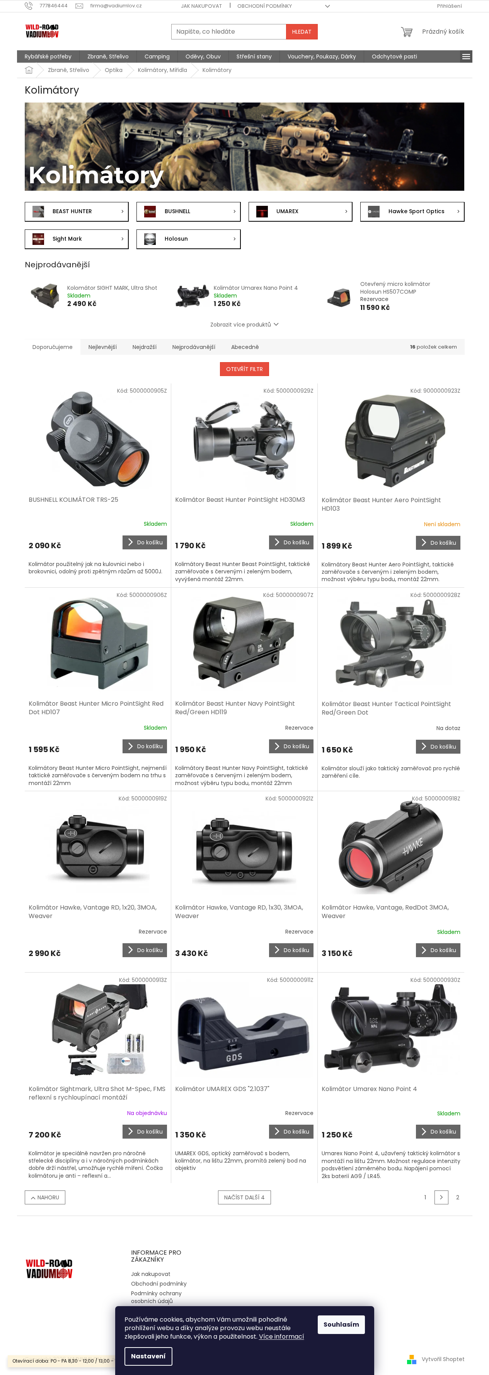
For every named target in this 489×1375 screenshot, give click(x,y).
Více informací (281, 1336)
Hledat (302, 32)
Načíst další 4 (244, 1197)
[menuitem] (48, 56)
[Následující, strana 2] (441, 1197)
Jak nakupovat (201, 6)
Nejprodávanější (193, 347)
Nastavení (148, 1356)
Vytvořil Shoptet (443, 1359)
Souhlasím (341, 1324)
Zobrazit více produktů (240, 324)
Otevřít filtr (244, 369)
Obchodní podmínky (264, 6)
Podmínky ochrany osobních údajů (156, 1297)
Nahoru (48, 1197)
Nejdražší (145, 347)
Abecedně (245, 347)
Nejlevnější (103, 347)
